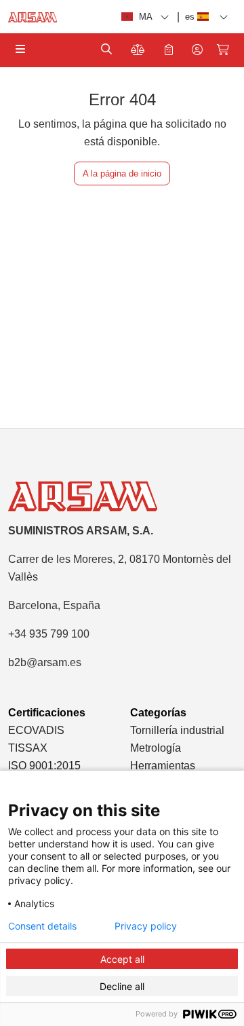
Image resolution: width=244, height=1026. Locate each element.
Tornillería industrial (177, 730)
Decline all (122, 986)
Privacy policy (146, 926)
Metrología (155, 748)
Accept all (122, 959)
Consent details (42, 926)
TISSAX (27, 748)
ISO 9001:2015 (44, 765)
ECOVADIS (36, 730)
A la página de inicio (122, 173)
